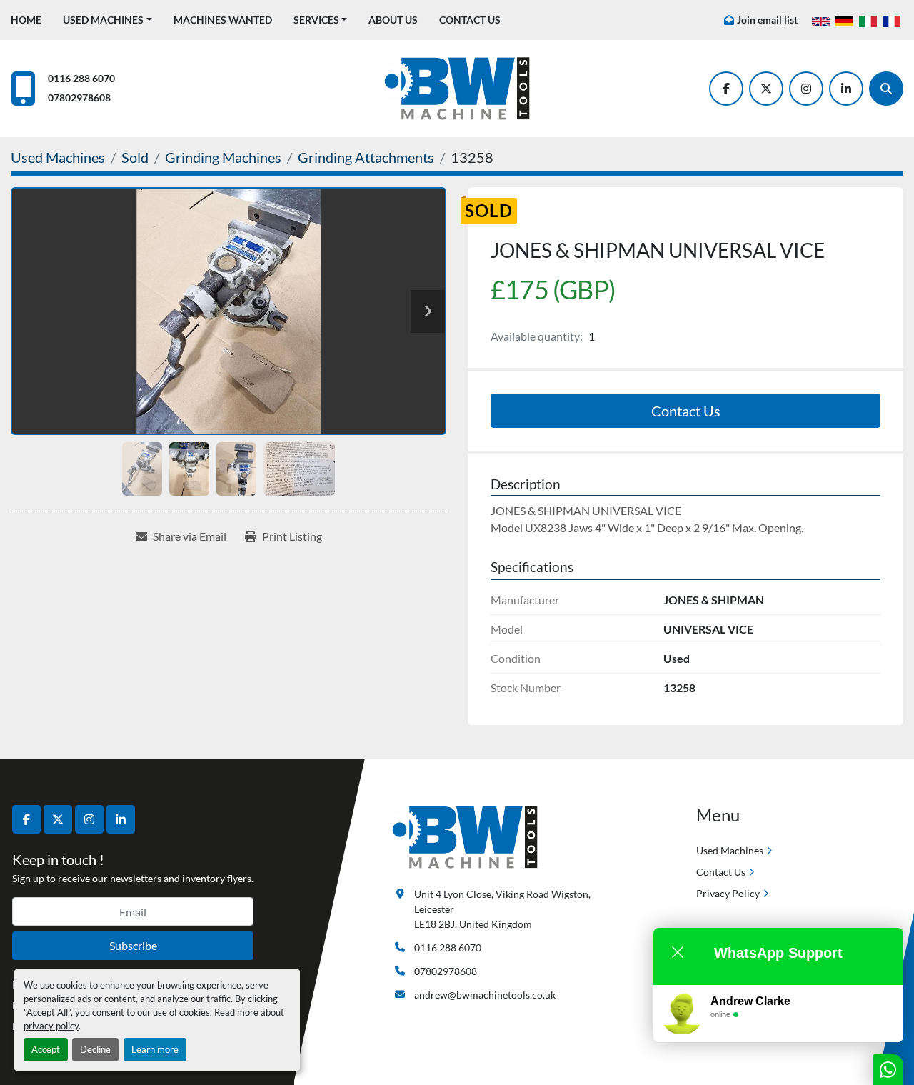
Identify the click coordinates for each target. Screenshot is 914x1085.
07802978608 (79, 97)
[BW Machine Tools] (464, 836)
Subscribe (133, 945)
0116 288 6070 (81, 78)
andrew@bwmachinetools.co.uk (485, 995)
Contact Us (470, 20)
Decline (95, 1049)
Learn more (155, 1049)
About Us (393, 20)
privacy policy (51, 1025)
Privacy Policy (728, 893)
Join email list (767, 20)
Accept (45, 1049)
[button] (107, 19)
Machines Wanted (223, 20)
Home (26, 20)
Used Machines (103, 20)
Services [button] (316, 20)
